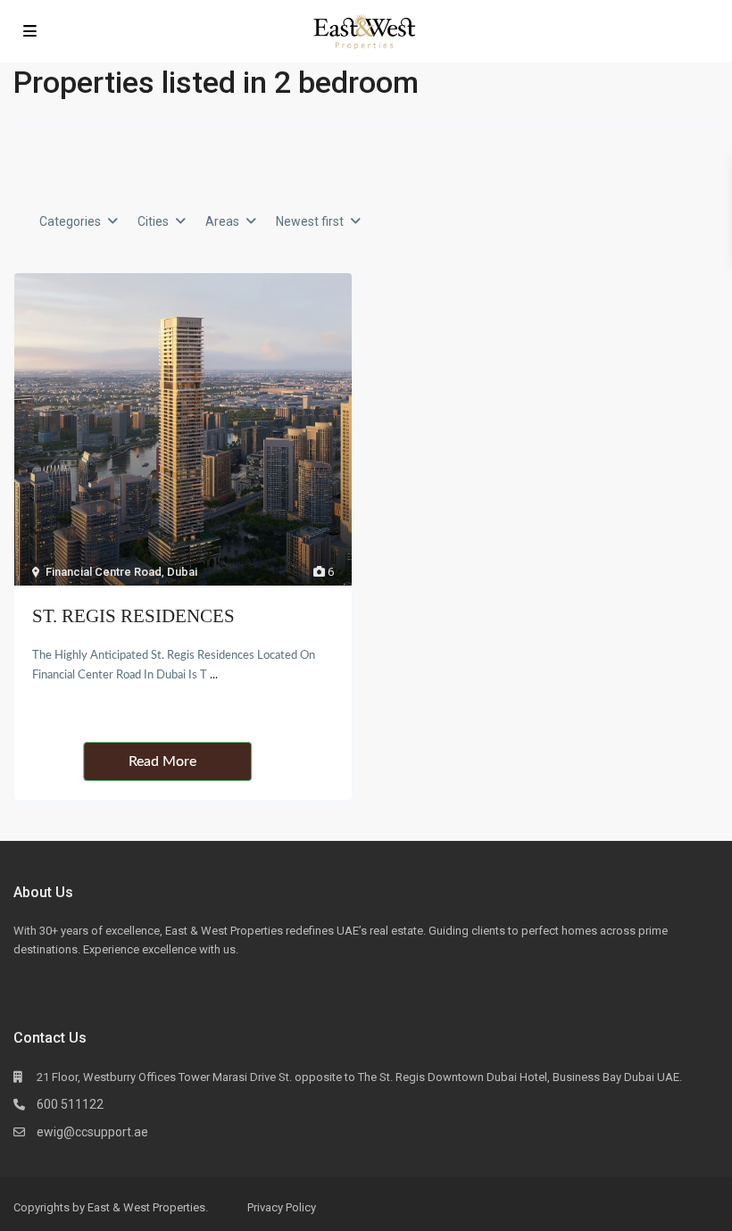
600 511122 (70, 1104)
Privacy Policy (281, 1207)
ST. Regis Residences (133, 616)
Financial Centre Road (104, 571)
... (214, 675)
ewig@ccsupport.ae (92, 1132)
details (216, 761)
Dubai (182, 571)
